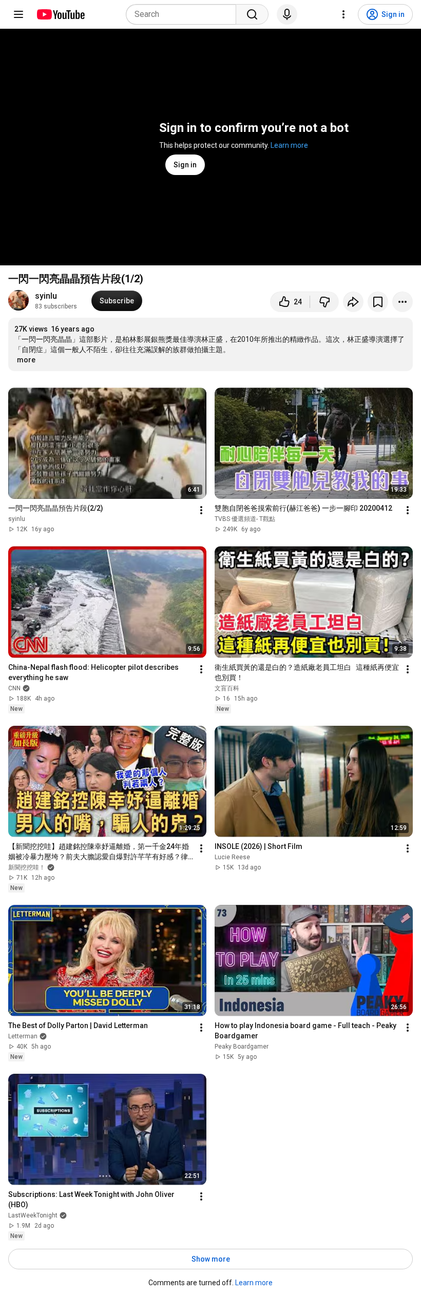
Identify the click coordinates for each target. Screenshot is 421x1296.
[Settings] (343, 14)
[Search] (252, 14)
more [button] (26, 360)
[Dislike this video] (324, 302)
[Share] (353, 302)
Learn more (289, 145)
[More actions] (402, 302)
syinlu (46, 296)
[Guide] (18, 14)
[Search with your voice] (287, 14)
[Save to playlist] (378, 302)
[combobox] (184, 14)
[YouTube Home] (60, 14)
